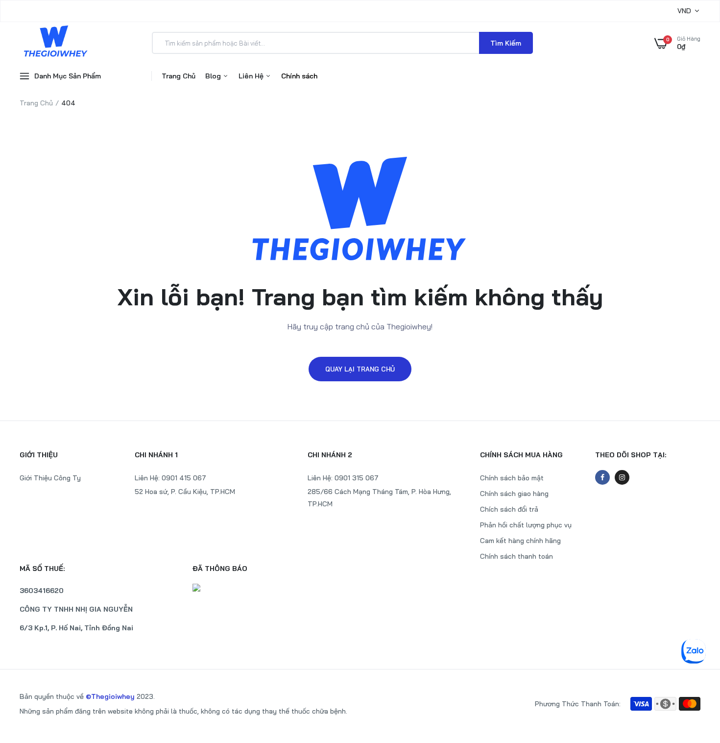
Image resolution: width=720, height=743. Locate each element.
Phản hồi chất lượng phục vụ (526, 524)
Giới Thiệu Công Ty (50, 477)
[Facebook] (602, 477)
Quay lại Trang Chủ (360, 369)
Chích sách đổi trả (509, 509)
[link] (693, 672)
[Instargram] (622, 477)
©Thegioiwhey (110, 696)
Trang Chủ (178, 76)
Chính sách (299, 76)
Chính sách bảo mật (512, 477)
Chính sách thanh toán (516, 556)
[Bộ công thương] (274, 588)
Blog (214, 76)
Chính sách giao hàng (514, 493)
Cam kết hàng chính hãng (520, 540)
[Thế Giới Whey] (55, 42)
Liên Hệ (252, 76)
